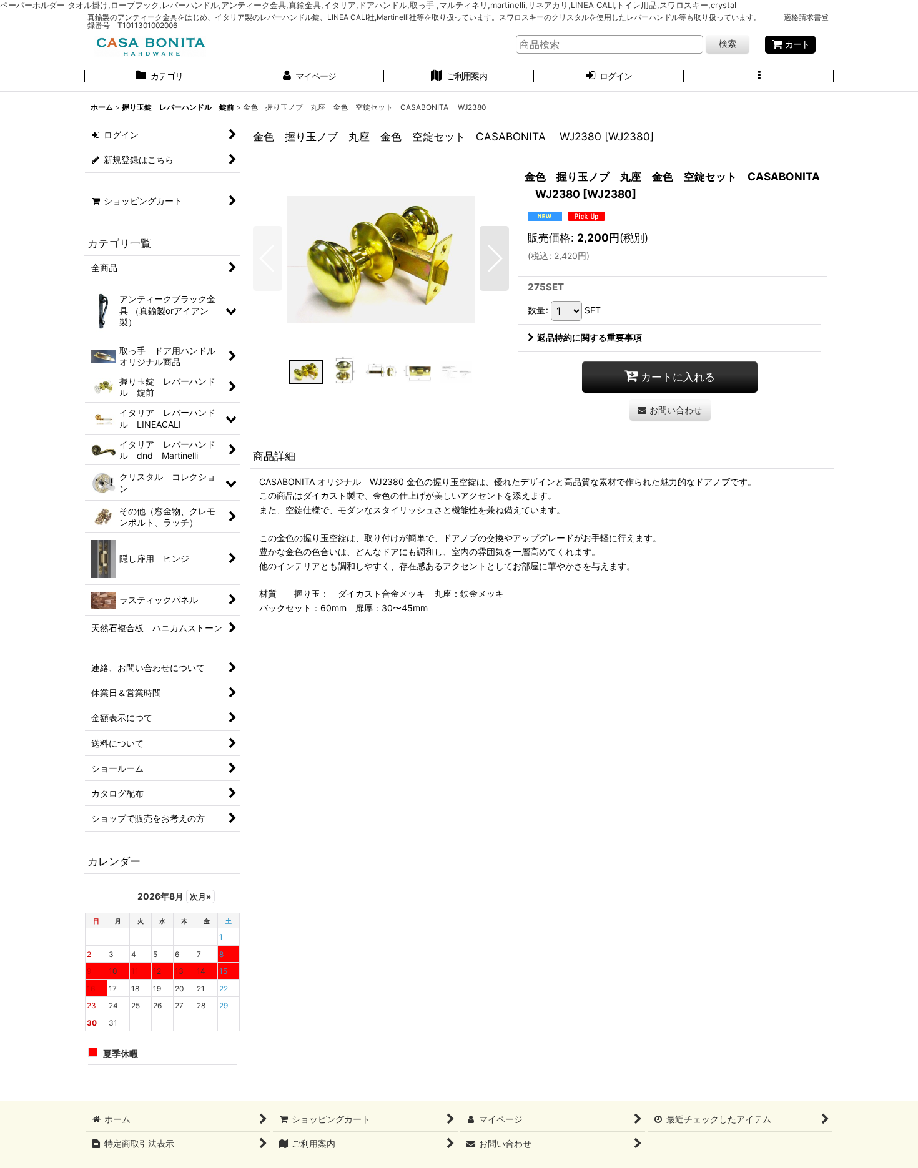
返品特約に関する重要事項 (589, 337)
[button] (759, 77)
